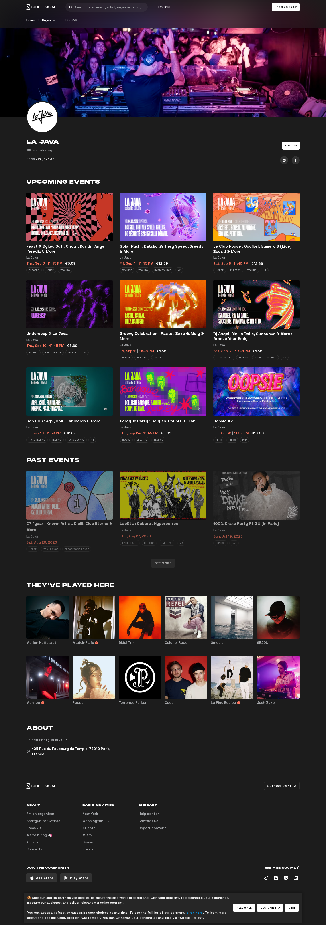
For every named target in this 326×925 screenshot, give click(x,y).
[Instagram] (284, 160)
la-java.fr (46, 158)
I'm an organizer (40, 813)
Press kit (33, 828)
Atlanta (89, 828)
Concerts (34, 849)
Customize (268, 907)
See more (163, 563)
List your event (279, 786)
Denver (88, 842)
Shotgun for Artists (43, 820)
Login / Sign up (286, 7)
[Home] (40, 7)
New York (90, 813)
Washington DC (95, 820)
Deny (291, 907)
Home (30, 20)
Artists (32, 842)
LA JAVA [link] (71, 20)
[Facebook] (296, 160)
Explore (164, 7)
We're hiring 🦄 (39, 835)
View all (89, 849)
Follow (291, 145)
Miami (87, 835)
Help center (149, 813)
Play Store (79, 878)
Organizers (49, 20)
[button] (291, 146)
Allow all (244, 907)
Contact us (148, 820)
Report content (152, 828)
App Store (44, 878)
